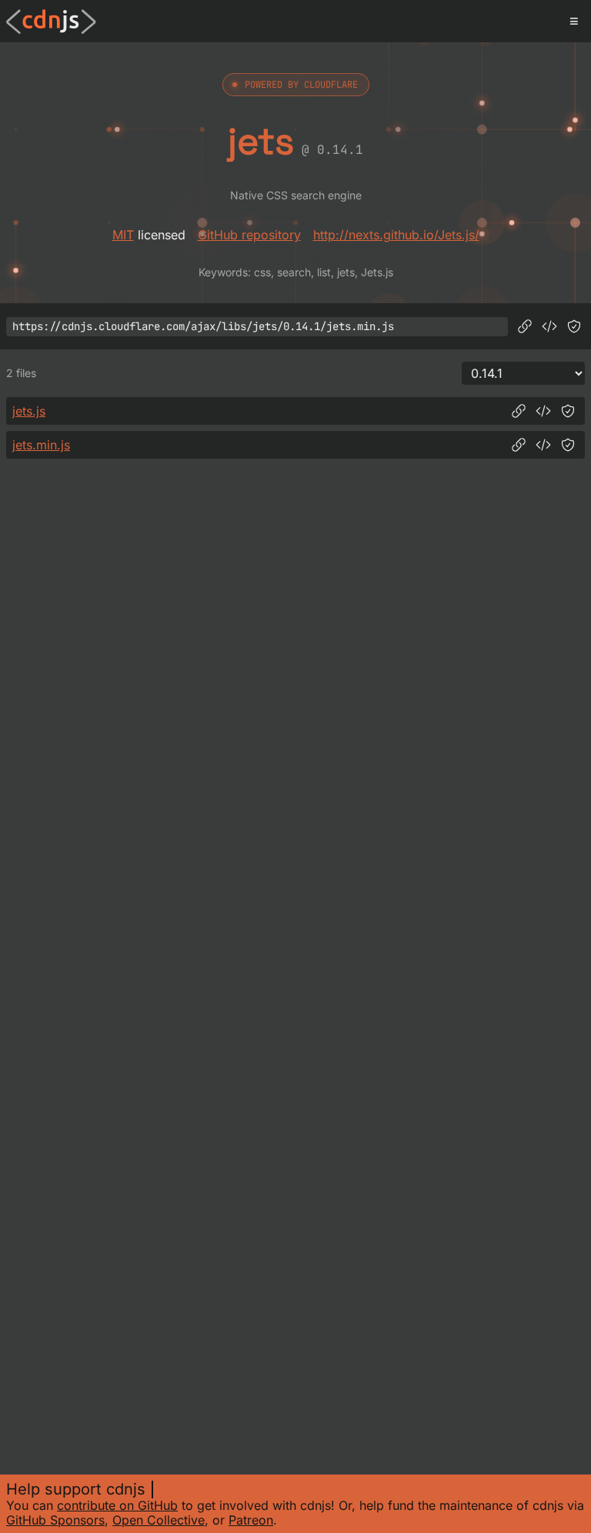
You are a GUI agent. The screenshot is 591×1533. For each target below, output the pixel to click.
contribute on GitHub (117, 1505)
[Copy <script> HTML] (549, 326)
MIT (123, 234)
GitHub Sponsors (55, 1520)
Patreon (251, 1520)
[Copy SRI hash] (574, 326)
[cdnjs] (51, 21)
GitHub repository (249, 234)
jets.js (28, 411)
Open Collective (158, 1520)
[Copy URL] (525, 326)
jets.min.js (41, 445)
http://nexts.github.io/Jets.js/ (396, 234)
